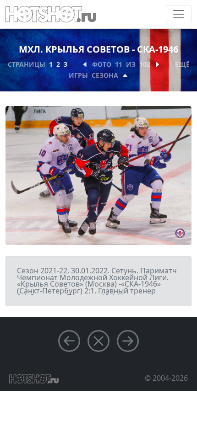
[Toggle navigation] (179, 14)
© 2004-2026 (166, 378)
